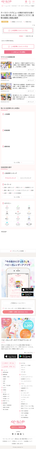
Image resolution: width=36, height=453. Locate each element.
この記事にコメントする (19, 30)
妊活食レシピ (6, 398)
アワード (23, 367)
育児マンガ (19, 187)
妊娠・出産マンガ (9, 187)
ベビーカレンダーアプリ (27, 386)
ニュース (7, 6)
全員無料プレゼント (25, 379)
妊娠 (32, 190)
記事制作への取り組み (9, 363)
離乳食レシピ (6, 394)
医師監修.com (24, 404)
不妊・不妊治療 (6, 385)
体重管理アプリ (24, 388)
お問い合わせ (20, 443)
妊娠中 (4, 379)
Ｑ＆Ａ (4, 387)
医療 (10, 193)
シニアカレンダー (25, 397)
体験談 (4, 390)
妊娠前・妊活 (6, 376)
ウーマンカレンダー (25, 395)
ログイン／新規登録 (18, 427)
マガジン (23, 369)
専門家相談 (5, 372)
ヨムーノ (23, 401)
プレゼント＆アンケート (27, 376)
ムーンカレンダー (25, 393)
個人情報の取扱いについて (26, 439)
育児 (4, 383)
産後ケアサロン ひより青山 (27, 406)
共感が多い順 (29, 36)
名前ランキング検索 (25, 365)
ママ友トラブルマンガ (22, 190)
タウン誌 (23, 372)
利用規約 (14, 443)
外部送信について (7, 441)
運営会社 (17, 439)
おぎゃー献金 (24, 415)
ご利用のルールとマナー (18, 303)
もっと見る (17, 162)
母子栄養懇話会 (24, 417)
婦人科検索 (5, 409)
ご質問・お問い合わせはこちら (18, 312)
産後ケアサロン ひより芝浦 (27, 408)
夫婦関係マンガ (29, 187)
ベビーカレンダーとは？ (8, 439)
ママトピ (14, 6)
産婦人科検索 (6, 407)
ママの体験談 (17, 193)
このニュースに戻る (19, 52)
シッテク (23, 399)
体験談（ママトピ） (17, 22)
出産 (5, 193)
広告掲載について (28, 441)
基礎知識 (5, 374)
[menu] (33, 2)
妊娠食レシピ (6, 396)
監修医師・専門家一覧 (9, 366)
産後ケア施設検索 (7, 405)
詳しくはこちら (28, 352)
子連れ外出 (28, 22)
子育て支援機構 (24, 413)
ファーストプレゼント (26, 381)
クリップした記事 (18, 251)
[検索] (30, 2)
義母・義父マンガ (9, 190)
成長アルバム (6, 400)
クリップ (31, 69)
